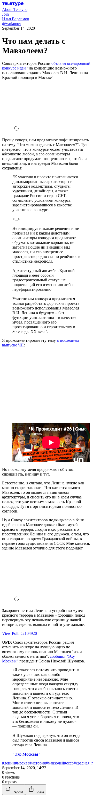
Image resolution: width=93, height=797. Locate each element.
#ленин (8, 763)
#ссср (69, 763)
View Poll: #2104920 (19, 633)
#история (37, 763)
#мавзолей (55, 763)
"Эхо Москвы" (26, 754)
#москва (22, 763)
